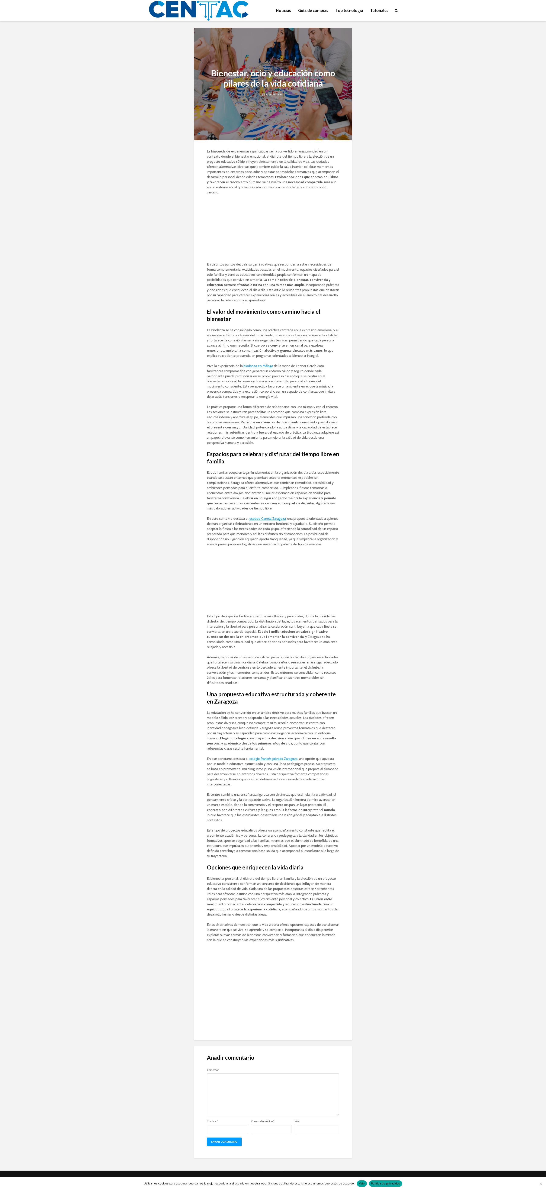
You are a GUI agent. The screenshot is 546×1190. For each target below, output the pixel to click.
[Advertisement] (273, 230)
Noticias (283, 10)
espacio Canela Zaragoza (267, 519)
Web (297, 1121)
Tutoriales (379, 10)
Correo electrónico (262, 1121)
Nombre (212, 1121)
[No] (541, 1183)
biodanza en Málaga (258, 366)
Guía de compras (313, 10)
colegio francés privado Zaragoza (273, 759)
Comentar (213, 1070)
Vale (362, 1183)
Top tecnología (349, 10)
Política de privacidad (385, 1183)
